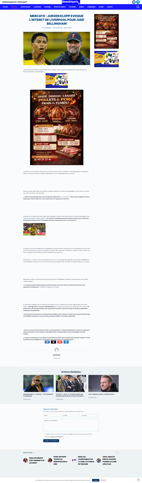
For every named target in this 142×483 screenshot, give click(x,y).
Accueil (5, 7)
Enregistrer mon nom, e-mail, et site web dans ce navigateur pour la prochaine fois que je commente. (68, 434)
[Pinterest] (59, 342)
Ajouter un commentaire (51, 420)
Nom (46, 415)
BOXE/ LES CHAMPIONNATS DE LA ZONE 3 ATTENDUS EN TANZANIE (86, 460)
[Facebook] (134, 2)
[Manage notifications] (138, 480)
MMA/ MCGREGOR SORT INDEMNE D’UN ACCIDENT (36, 460)
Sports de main (25, 7)
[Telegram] (138, 2)
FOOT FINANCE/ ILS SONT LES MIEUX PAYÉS (101, 394)
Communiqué (91, 7)
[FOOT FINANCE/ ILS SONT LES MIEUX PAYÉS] (103, 383)
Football (14, 7)
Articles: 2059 (56, 358)
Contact (110, 7)
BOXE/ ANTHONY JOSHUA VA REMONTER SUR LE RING (60, 460)
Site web (84, 415)
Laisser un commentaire (51, 440)
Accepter (96, 480)
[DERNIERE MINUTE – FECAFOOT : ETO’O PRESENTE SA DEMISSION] (38, 383)
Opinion (81, 7)
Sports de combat (60, 7)
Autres (101, 7)
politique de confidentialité (57, 436)
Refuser (103, 480)
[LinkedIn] (66, 342)
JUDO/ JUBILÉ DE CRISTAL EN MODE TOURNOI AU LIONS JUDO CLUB (109, 460)
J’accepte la (54, 436)
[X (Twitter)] (53, 342)
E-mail (65, 415)
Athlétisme (37, 7)
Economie (47, 7)
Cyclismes (72, 7)
